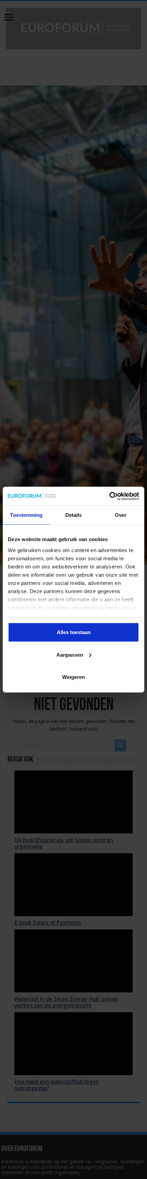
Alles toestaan (74, 632)
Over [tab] (120, 515)
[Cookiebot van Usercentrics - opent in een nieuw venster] (109, 496)
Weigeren (73, 677)
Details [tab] (73, 515)
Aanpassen (69, 654)
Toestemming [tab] (26, 515)
